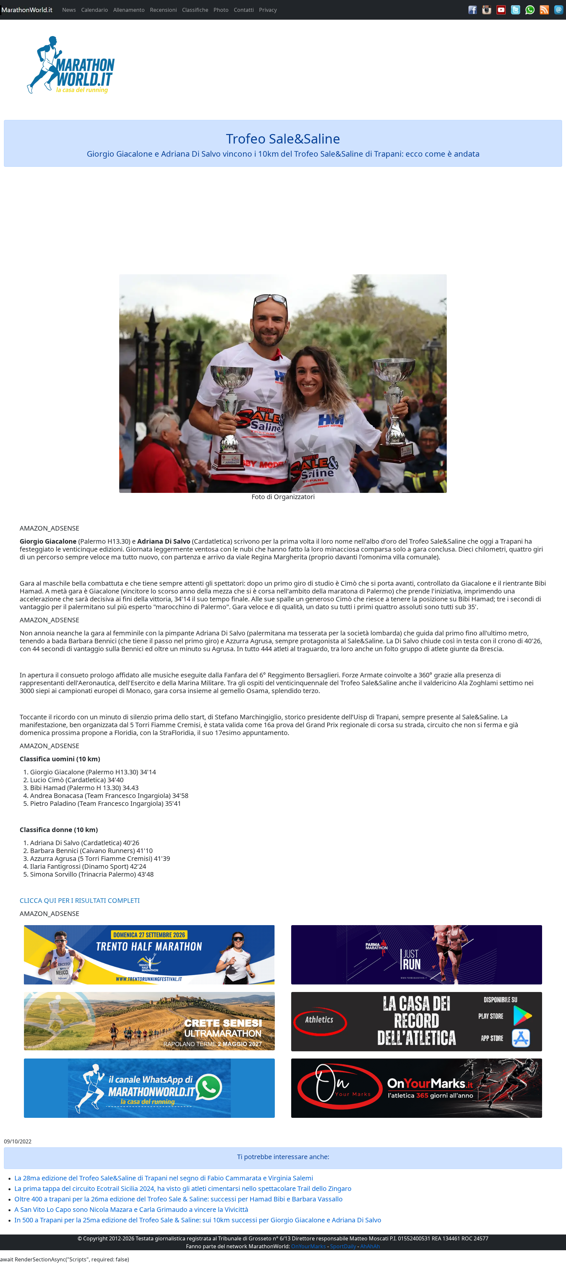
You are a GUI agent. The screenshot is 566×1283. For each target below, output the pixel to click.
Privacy (268, 9)
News (69, 9)
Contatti (244, 9)
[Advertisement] (354, 67)
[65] (149, 1088)
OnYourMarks (308, 1246)
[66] (149, 955)
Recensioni (163, 9)
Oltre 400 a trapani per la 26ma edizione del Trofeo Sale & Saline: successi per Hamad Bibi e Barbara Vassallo (178, 1199)
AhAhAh (370, 1246)
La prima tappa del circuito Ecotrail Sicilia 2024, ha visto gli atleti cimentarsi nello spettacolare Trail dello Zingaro (182, 1188)
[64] (416, 1022)
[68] (416, 1088)
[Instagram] (486, 9)
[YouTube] (501, 9)
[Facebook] (472, 9)
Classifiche (195, 9)
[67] (149, 1021)
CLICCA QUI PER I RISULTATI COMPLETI (80, 900)
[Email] (558, 9)
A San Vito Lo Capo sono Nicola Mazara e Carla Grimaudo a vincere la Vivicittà (131, 1209)
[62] (416, 955)
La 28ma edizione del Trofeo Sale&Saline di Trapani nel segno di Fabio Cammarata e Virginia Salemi (163, 1178)
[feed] (544, 9)
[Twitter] (515, 9)
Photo (221, 9)
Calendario (94, 9)
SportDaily (343, 1246)
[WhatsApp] (530, 9)
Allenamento (129, 9)
